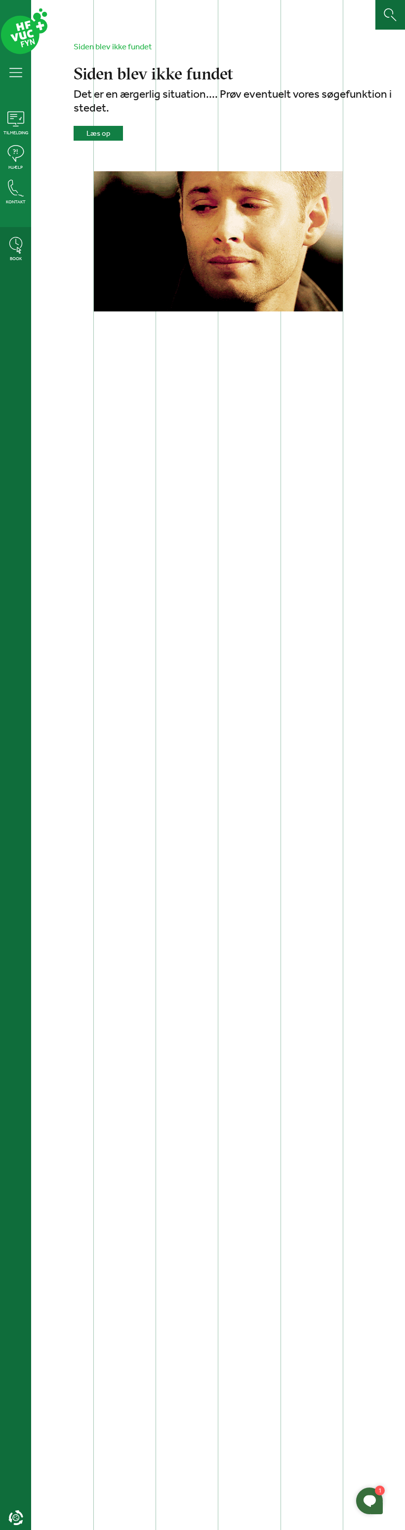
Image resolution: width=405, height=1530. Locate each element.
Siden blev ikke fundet (113, 46)
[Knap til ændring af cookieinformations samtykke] (15, 1517)
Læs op (98, 133)
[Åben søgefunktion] (390, 15)
